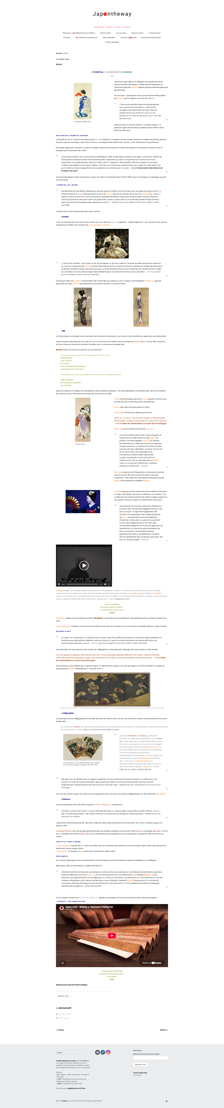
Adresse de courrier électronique (71, 985)
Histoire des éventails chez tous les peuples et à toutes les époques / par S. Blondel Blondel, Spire (140, 116)
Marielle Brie (96, 886)
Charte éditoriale (140, 1073)
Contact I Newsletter (112, 42)
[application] (84, 566)
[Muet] (105, 584)
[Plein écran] (109, 584)
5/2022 (163, 1030)
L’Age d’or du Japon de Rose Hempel (135, 769)
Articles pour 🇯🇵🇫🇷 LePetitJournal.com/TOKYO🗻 (79, 33)
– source (143, 466)
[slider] (82, 584)
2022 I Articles (64, 1018)
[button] (84, 565)
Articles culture (105, 33)
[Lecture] (59, 584)
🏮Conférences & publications (86, 38)
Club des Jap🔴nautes (128, 38)
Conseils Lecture (154, 33)
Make (65, 1101)
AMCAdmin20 (65, 1008)
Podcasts (66, 38)
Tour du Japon (121, 33)
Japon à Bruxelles (108, 38)
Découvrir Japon (137, 33)
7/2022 (61, 1030)
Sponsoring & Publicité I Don (151, 38)
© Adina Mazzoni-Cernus (66, 1061)
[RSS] (167, 1101)
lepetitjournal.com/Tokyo (76, 1088)
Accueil (59, 53)
